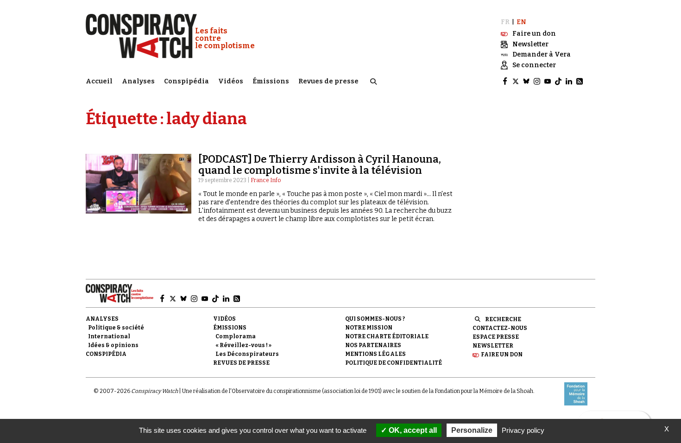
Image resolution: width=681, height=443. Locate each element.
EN (521, 22)
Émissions (270, 81)
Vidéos (230, 81)
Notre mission (368, 327)
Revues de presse (328, 81)
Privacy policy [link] (523, 430)
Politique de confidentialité (393, 363)
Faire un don (502, 354)
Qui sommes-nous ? (375, 319)
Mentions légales (375, 354)
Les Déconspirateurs (247, 354)
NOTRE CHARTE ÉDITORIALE (387, 336)
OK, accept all (412, 430)
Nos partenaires (373, 345)
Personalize (471, 430)
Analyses (138, 81)
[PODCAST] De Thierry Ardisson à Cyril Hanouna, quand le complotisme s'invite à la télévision (319, 165)
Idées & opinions (113, 345)
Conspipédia (186, 81)
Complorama (235, 336)
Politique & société (116, 327)
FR (505, 22)
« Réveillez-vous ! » (243, 345)
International (109, 336)
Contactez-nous (500, 328)
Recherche (503, 319)
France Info (266, 180)
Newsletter (493, 345)
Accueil (99, 81)
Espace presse (496, 337)
